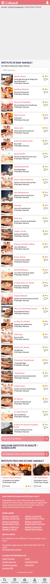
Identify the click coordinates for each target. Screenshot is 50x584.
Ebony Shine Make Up (23, 179)
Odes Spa (18, 334)
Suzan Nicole (19, 257)
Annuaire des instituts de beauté (11, 2)
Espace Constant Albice (24, 244)
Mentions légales (9, 565)
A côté (35, 582)
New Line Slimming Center (25, 308)
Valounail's (18, 128)
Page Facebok (8, 559)
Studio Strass (20, 76)
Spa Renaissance (21, 192)
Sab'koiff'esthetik (21, 167)
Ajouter (44, 582)
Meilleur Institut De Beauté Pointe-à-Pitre (34, 517)
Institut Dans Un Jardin (24, 283)
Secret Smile (19, 154)
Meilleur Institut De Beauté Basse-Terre (10, 523)
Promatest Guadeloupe (24, 360)
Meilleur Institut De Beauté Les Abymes (11, 517)
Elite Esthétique (21, 270)
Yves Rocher (19, 373)
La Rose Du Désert (22, 321)
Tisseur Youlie (20, 231)
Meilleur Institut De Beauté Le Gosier (10, 528)
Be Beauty (18, 399)
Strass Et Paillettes (22, 102)
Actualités (14, 582)
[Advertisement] (25, 34)
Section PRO (7, 568)
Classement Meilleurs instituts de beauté (23, 454)
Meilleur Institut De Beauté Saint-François (35, 523)
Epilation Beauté (21, 89)
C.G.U (27, 559)
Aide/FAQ (29, 565)
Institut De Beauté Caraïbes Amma (25, 426)
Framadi (17, 205)
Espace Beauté (20, 296)
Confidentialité (31, 562)
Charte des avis (9, 562)
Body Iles (18, 218)
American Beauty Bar (23, 141)
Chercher (5, 582)
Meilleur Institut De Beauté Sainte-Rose (33, 528)
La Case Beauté (21, 412)
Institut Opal (19, 386)
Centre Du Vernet (21, 347)
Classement (24, 582)
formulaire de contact (11, 549)
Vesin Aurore (19, 115)
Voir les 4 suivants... (12, 439)
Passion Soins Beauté (11, 477)
